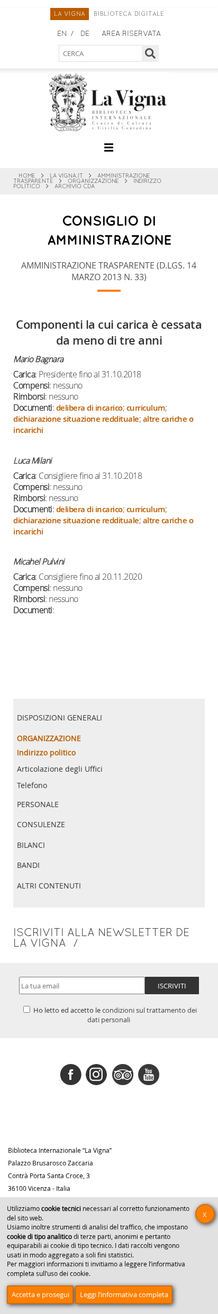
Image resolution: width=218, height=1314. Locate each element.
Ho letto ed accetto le (114, 1014)
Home (27, 176)
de (84, 34)
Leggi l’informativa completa (124, 1294)
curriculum (145, 407)
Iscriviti (172, 986)
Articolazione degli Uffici (60, 769)
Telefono (32, 785)
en (62, 34)
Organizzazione (93, 181)
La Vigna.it (66, 176)
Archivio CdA (74, 186)
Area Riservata (131, 34)
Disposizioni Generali (59, 717)
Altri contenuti (49, 886)
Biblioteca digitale (129, 14)
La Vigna (70, 14)
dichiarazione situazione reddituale (76, 418)
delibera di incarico (89, 407)
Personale (38, 804)
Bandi (28, 865)
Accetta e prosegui (40, 1294)
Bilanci (31, 845)
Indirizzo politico (46, 752)
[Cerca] (150, 53)
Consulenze (41, 824)
